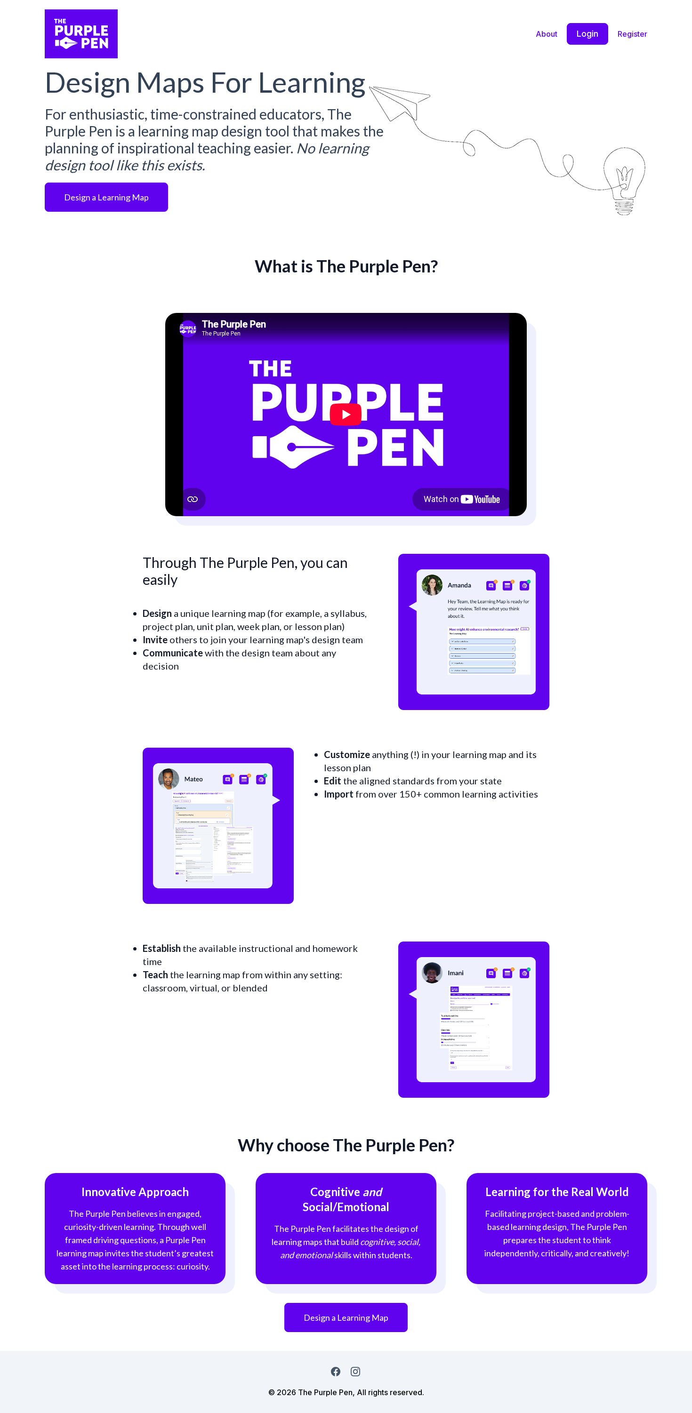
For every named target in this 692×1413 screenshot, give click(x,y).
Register (632, 34)
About (546, 34)
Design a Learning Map (106, 197)
